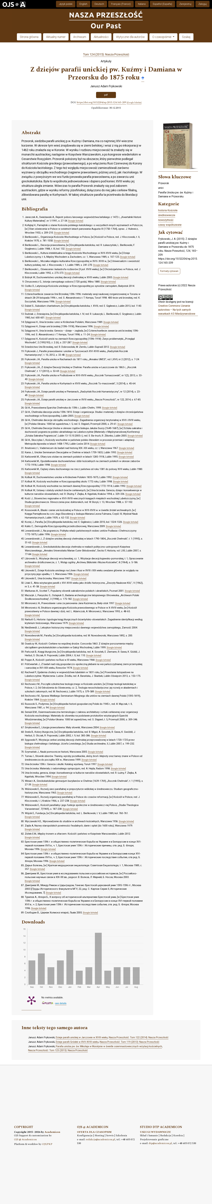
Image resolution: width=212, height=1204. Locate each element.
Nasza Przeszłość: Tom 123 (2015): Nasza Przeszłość (58, 1050)
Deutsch (99, 3)
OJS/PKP (47, 1144)
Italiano (142, 3)
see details (60, 1003)
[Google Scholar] (142, 78)
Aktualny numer (56, 37)
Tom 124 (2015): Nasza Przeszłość (106, 54)
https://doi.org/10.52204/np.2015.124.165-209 (101, 102)
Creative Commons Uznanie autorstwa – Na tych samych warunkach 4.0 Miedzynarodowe (176, 309)
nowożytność (165, 220)
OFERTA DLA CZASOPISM (94, 1132)
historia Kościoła (167, 210)
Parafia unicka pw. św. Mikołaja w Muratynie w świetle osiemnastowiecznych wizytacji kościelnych (109, 1046)
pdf (106, 95)
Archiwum (79, 37)
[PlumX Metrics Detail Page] (31, 1000)
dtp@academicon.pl (160, 1143)
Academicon (52, 1132)
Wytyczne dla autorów (130, 37)
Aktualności (101, 37)
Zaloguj (202, 3)
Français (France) (121, 3)
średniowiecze (166, 215)
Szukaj (186, 37)
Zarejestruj (185, 3)
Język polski (65, 3)
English (83, 3)
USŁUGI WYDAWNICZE (155, 1132)
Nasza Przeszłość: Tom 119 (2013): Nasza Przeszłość (129, 1041)
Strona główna (29, 37)
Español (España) (162, 3)
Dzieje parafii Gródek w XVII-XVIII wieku (77, 1041)
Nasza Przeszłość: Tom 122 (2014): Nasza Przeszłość (138, 1037)
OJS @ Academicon (25, 1139)
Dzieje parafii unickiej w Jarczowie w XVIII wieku (82, 1037)
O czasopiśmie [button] (162, 37)
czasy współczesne (170, 224)
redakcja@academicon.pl (100, 1139)
